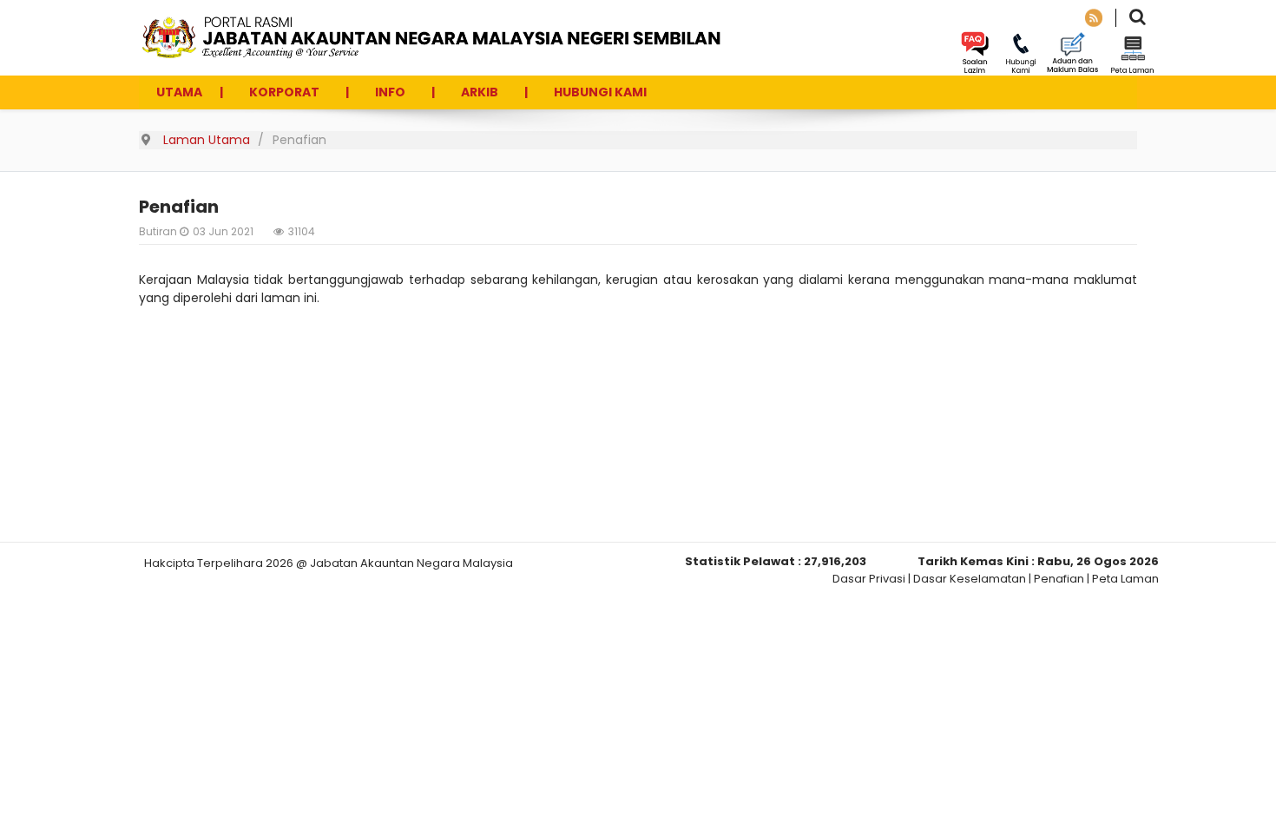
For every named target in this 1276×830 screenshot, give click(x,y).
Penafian (1059, 578)
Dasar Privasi (868, 578)
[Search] (1137, 18)
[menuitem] (179, 92)
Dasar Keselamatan (969, 578)
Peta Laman (1125, 578)
